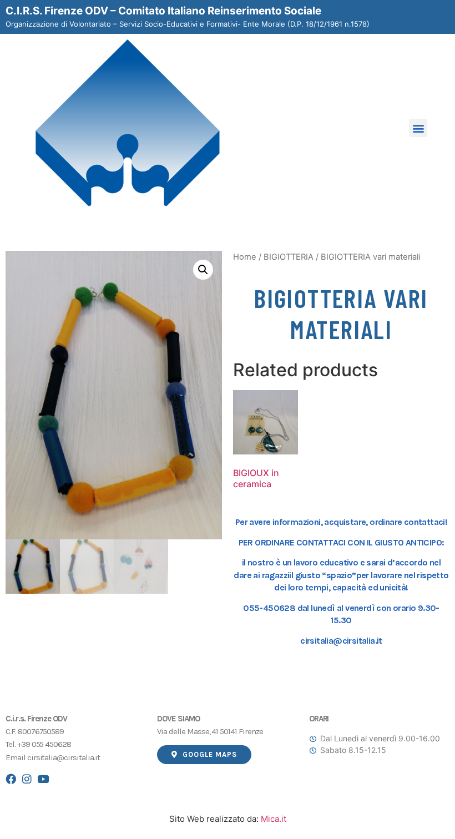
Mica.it (272, 818)
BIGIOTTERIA (289, 257)
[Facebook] (11, 779)
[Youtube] (43, 779)
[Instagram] (27, 779)
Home (244, 257)
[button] (418, 128)
